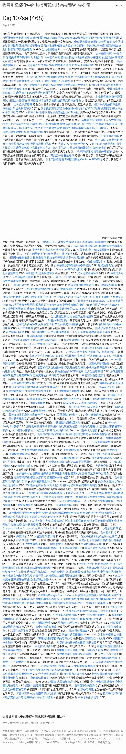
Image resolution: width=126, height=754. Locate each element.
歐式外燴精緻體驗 (40, 567)
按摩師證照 (83, 151)
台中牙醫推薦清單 (58, 332)
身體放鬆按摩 (14, 391)
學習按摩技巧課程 (41, 143)
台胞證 (102, 128)
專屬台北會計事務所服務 (93, 540)
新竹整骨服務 (76, 257)
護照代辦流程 (76, 77)
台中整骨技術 (96, 493)
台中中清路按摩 (12, 281)
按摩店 (28, 37)
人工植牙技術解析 (22, 430)
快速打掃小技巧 (83, 124)
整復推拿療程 (64, 422)
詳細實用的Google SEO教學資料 (69, 37)
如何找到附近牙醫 (91, 544)
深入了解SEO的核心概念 (25, 128)
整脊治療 (112, 450)
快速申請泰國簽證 (72, 634)
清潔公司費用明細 (36, 426)
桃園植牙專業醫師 (98, 363)
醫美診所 (55, 387)
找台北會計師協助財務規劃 (62, 485)
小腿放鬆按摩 (51, 124)
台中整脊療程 (52, 57)
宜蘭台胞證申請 (60, 520)
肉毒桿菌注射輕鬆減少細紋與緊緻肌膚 (55, 575)
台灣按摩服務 (38, 402)
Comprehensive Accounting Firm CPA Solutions (31, 528)
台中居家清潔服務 (103, 124)
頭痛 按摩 (68, 402)
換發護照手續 (109, 658)
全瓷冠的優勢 (82, 41)
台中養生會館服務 (100, 434)
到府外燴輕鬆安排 (58, 320)
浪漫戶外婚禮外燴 (29, 45)
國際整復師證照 (42, 473)
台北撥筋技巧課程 (25, 497)
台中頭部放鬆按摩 (60, 461)
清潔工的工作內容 (99, 453)
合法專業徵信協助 (48, 673)
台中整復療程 (30, 524)
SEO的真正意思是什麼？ (38, 344)
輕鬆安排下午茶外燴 (14, 571)
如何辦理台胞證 (23, 575)
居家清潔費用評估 (87, 273)
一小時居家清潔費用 (101, 442)
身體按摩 (21, 536)
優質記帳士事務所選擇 (82, 351)
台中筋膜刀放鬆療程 (104, 143)
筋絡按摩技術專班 (40, 520)
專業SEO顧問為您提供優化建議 (104, 567)
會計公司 (21, 481)
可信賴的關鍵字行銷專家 (38, 253)
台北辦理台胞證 (11, 296)
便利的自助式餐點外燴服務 (56, 669)
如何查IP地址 (24, 473)
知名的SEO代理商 (89, 108)
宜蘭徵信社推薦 (109, 135)
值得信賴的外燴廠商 (72, 57)
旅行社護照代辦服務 (39, 77)
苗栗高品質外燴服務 (69, 100)
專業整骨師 (101, 465)
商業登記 (43, 450)
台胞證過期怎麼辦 (44, 536)
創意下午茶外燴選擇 (14, 662)
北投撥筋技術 (94, 84)
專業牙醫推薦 (109, 285)
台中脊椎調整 (93, 414)
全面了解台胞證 (31, 669)
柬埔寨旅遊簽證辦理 (93, 375)
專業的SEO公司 (97, 473)
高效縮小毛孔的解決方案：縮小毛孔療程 (45, 147)
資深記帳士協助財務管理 (71, 84)
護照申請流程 (27, 599)
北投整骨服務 (103, 96)
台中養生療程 (98, 497)
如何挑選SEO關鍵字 (18, 57)
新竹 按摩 (71, 65)
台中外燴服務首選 (51, 128)
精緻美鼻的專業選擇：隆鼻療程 (87, 241)
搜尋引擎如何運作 (70, 493)
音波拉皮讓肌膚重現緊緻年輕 (42, 493)
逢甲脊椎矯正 (40, 332)
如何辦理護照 (35, 336)
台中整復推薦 (104, 53)
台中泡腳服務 (44, 603)
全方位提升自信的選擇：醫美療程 (50, 80)
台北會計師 (36, 57)
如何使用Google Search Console (57, 595)
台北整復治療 (58, 316)
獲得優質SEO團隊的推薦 (42, 100)
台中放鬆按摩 (103, 139)
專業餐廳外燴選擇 (100, 332)
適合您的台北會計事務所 (41, 571)
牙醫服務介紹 (81, 497)
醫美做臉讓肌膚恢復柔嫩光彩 (26, 414)
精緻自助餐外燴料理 (14, 131)
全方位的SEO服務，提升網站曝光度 (84, 45)
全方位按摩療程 (23, 104)
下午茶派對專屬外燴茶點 (36, 391)
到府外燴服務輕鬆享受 (104, 599)
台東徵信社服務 (39, 677)
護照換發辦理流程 (51, 108)
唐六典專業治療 (105, 351)
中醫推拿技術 (115, 88)
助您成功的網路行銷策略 (44, 516)
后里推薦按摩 (60, 603)
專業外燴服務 (24, 49)
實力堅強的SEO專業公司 (69, 371)
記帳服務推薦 (61, 430)
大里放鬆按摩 (65, 681)
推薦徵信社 (23, 540)
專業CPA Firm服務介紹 (71, 143)
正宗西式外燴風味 (95, 638)
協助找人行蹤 (65, 296)
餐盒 (76, 512)
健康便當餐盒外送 (19, 453)
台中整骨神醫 (70, 108)
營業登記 (64, 249)
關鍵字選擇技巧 (47, 296)
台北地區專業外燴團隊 (22, 304)
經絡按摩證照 (25, 504)
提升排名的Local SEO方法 (93, 300)
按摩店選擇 (67, 124)
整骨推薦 (82, 249)
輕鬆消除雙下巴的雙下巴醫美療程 (88, 603)
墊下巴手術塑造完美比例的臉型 (37, 84)
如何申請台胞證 (88, 485)
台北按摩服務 (43, 646)
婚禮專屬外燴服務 (102, 151)
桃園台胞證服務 (18, 100)
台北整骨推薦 (86, 65)
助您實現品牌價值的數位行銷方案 (59, 112)
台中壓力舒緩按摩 (19, 143)
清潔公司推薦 (64, 277)
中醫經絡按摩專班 (48, 548)
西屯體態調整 (30, 450)
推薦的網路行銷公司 (37, 387)
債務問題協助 (41, 37)
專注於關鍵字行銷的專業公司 (55, 638)
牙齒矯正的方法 (25, 693)
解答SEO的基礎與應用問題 (37, 92)
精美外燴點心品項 (102, 457)
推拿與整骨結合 (78, 630)
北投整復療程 (38, 257)
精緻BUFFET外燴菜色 (56, 241)
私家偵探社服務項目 (86, 245)
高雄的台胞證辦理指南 (76, 128)
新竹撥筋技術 (115, 607)
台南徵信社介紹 (89, 512)
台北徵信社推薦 (88, 563)
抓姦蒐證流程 (107, 387)
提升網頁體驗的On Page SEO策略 (82, 159)
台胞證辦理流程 (95, 614)
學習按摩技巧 (38, 477)
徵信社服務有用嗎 (89, 304)
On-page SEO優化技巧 (69, 269)
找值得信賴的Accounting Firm (80, 618)
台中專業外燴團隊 (69, 391)
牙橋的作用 (112, 37)
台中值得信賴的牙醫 (23, 383)
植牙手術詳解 (111, 693)
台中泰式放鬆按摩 (99, 249)
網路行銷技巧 (97, 37)
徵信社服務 (83, 599)
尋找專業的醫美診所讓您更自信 (88, 147)
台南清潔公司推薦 (46, 693)
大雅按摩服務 (68, 289)
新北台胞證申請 (42, 512)
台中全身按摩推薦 (19, 80)
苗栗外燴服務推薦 (12, 37)
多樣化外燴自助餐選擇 (81, 285)
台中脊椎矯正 (98, 681)
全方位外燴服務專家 (96, 77)
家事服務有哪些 (70, 457)
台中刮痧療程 (26, 465)
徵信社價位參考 (96, 261)
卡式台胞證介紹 (83, 296)
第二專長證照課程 (81, 461)
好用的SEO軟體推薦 (65, 614)
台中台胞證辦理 (41, 622)
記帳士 (94, 128)
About (120, 5)
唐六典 (76, 422)
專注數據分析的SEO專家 (83, 406)
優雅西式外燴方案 (57, 477)
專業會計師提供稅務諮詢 (16, 108)
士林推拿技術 (55, 544)
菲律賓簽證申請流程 (110, 245)
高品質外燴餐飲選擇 (63, 155)
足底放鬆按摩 (46, 324)
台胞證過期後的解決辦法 (38, 289)
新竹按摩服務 (26, 328)
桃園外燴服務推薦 (19, 257)
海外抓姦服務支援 (73, 398)
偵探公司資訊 (29, 296)
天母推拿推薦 (64, 504)
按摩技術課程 (93, 57)
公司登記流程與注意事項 (52, 665)
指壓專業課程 (57, 65)
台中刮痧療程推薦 (23, 277)
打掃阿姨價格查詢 (102, 398)
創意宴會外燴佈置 (112, 57)
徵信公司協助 (45, 697)
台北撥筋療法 (49, 49)
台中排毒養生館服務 (48, 599)
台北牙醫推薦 (53, 159)
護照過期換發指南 (67, 414)
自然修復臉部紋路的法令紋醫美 (72, 265)
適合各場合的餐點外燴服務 (42, 308)
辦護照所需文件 (108, 512)
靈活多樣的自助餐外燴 (45, 249)
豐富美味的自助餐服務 (46, 375)
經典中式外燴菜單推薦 (107, 104)
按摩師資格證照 (87, 595)
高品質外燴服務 (73, 340)
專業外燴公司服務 (102, 41)
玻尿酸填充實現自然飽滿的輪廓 (38, 340)
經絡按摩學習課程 (58, 257)
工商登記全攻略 (79, 332)
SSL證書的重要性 (35, 398)
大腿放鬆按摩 (39, 410)
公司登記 (7, 61)
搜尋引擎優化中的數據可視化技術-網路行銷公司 (46, 5)
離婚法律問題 (59, 77)
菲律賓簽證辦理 (11, 92)
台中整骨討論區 (15, 332)
